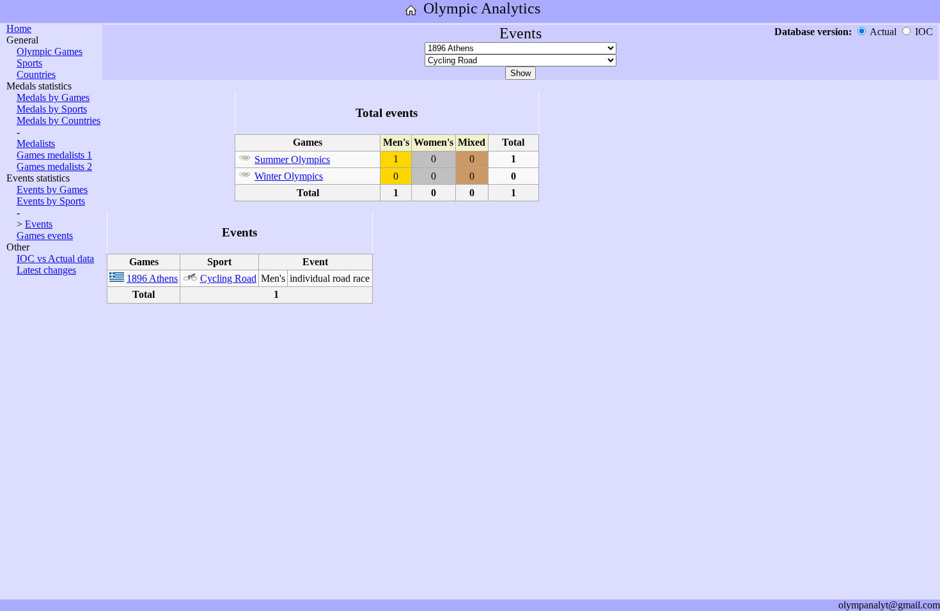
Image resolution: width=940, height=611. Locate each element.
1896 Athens (152, 278)
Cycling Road (228, 278)
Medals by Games (53, 97)
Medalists (36, 143)
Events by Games (52, 189)
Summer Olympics (292, 159)
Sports (29, 63)
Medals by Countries (58, 120)
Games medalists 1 (54, 155)
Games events (45, 235)
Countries (36, 74)
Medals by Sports (52, 109)
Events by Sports (51, 201)
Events (38, 224)
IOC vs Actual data (55, 258)
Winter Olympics (289, 176)
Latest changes (46, 270)
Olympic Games (49, 51)
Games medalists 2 (54, 166)
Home (18, 28)
